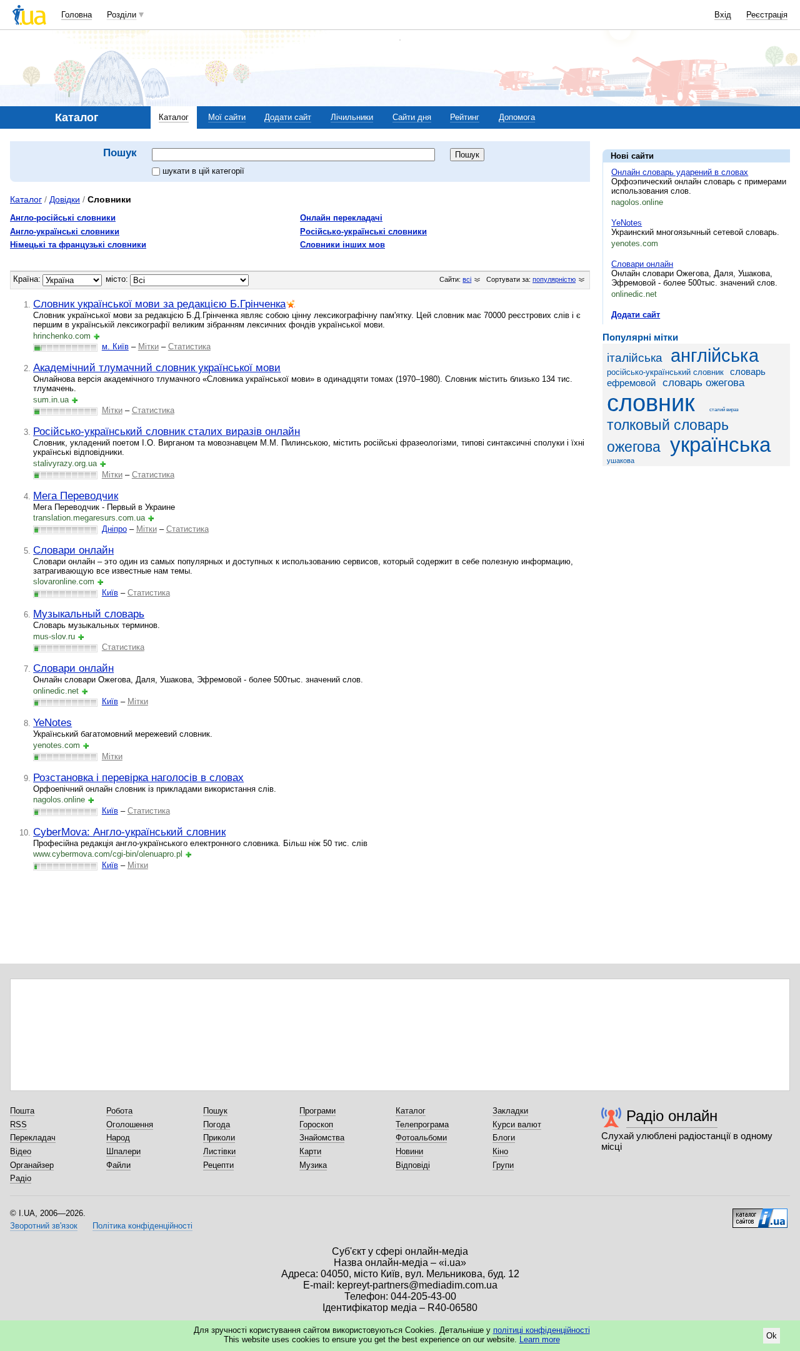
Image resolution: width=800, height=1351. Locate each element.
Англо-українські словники (64, 231)
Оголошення (129, 1124)
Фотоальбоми (421, 1137)
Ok (771, 1335)
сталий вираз (724, 409)
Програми (317, 1110)
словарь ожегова (703, 383)
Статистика (189, 346)
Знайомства (321, 1137)
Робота (119, 1110)
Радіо (20, 1178)
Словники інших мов (342, 244)
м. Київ (115, 346)
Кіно (500, 1151)
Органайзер (32, 1165)
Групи (503, 1165)
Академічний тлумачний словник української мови (157, 367)
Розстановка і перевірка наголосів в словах (138, 777)
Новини (409, 1151)
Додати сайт (287, 117)
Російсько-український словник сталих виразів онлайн (166, 431)
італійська (634, 357)
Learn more (539, 1339)
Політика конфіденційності (142, 1225)
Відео (20, 1151)
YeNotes (626, 222)
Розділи (121, 14)
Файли (118, 1165)
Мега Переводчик (75, 495)
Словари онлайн (642, 264)
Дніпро (114, 529)
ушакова (620, 460)
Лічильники (352, 117)
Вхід (722, 14)
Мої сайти (227, 117)
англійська (715, 356)
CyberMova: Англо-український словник (129, 831)
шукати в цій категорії (203, 171)
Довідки (64, 199)
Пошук (215, 1110)
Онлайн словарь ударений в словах (679, 172)
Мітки (148, 346)
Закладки (510, 1110)
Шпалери (123, 1151)
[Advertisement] (696, 552)
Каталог (174, 117)
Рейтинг (464, 117)
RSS (18, 1124)
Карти (310, 1151)
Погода (216, 1124)
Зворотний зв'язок (44, 1225)
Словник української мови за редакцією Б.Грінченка (159, 303)
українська (720, 445)
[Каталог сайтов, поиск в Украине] (760, 1214)
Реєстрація (767, 14)
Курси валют (516, 1124)
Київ (110, 592)
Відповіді (413, 1165)
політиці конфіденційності (541, 1330)
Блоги (503, 1137)
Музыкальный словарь (88, 613)
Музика (313, 1165)
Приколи (219, 1137)
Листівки (219, 1151)
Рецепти (218, 1165)
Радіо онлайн (672, 1115)
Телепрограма (422, 1124)
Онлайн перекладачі (341, 217)
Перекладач (33, 1137)
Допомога (517, 117)
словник (651, 402)
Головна (76, 14)
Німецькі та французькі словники (78, 244)
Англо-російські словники (63, 217)
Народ (118, 1137)
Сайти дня (411, 117)
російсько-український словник (665, 372)
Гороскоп (316, 1124)
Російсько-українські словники (363, 231)
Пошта (22, 1110)
